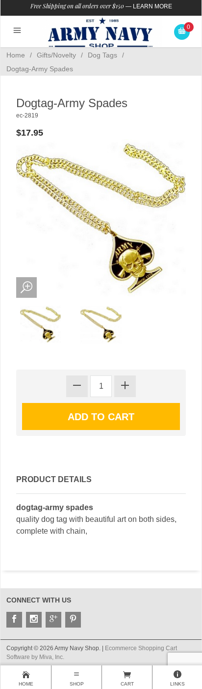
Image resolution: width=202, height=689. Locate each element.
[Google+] (53, 620)
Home (15, 55)
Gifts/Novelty (56, 55)
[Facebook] (14, 620)
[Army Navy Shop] (101, 33)
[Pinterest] (73, 620)
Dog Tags (102, 55)
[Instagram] (34, 620)
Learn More (152, 6)
